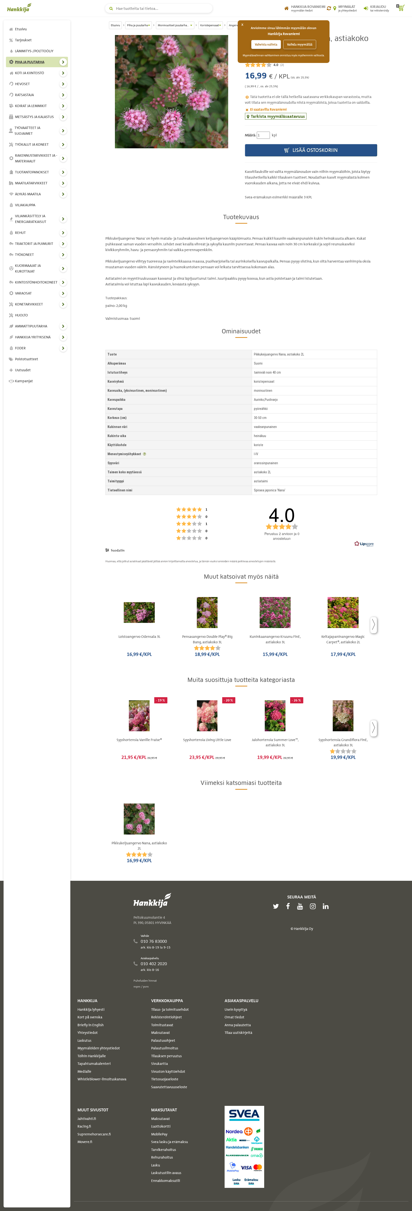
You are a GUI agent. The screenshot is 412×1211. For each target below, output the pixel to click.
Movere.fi (84, 1141)
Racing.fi (84, 1126)
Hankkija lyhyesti (90, 1009)
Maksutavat (160, 1032)
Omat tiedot (234, 1017)
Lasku (155, 1165)
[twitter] (277, 906)
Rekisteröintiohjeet (166, 1017)
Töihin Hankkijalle (91, 1056)
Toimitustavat (162, 1025)
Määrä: (250, 135)
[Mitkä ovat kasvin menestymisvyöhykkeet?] (144, 454)
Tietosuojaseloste (164, 1079)
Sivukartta (159, 1063)
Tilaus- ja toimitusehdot (170, 1009)
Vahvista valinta (266, 44)
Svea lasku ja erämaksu (169, 1141)
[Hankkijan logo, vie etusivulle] (20, 7)
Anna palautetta (238, 1025)
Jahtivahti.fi (86, 1118)
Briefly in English (90, 1025)
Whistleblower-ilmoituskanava (101, 1079)
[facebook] (289, 906)
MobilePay (159, 1134)
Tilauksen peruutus (166, 1056)
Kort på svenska (89, 1017)
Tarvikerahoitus (163, 1149)
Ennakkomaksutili (165, 1180)
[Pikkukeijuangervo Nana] (171, 91)
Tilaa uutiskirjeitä (238, 1032)
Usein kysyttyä (236, 1009)
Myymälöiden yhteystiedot (98, 1048)
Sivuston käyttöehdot (168, 1071)
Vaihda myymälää (299, 44)
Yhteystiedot (87, 1032)
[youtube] (301, 906)
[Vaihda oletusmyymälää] (329, 8)
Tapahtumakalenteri (94, 1063)
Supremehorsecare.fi (94, 1134)
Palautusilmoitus (164, 1048)
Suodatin (117, 550)
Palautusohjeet (163, 1040)
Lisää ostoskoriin (314, 150)
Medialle (84, 1071)
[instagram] (314, 906)
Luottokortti (160, 1126)
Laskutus (84, 1040)
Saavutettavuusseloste (169, 1087)
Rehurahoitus (162, 1157)
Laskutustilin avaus (166, 1172)
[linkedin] (327, 906)
